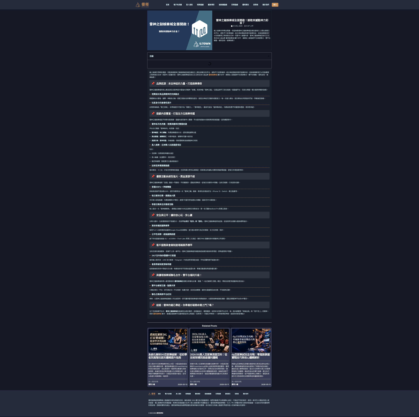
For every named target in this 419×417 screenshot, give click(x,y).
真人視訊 (189, 5)
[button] (268, 56)
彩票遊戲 (234, 5)
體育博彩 (211, 5)
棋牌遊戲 (200, 5)
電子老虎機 (178, 5)
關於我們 (266, 5)
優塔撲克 (245, 5)
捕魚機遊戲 (223, 5)
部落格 (255, 5)
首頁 (167, 5)
